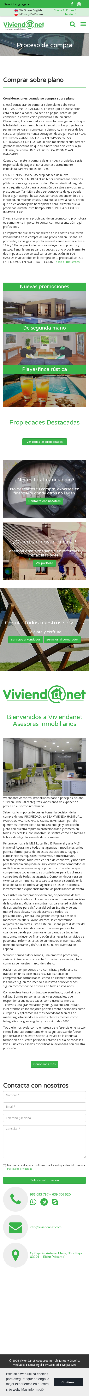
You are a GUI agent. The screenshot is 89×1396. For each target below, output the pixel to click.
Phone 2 (71, 10)
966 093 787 (39, 1194)
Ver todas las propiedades (44, 442)
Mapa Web (69, 1365)
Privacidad (52, 1365)
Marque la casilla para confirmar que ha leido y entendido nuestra (46, 1167)
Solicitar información (44, 1180)
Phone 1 (59, 10)
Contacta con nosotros (44, 501)
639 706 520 (61, 1194)
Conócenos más (44, 1064)
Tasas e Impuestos (67, 262)
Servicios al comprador (62, 639)
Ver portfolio (44, 563)
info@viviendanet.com (45, 1227)
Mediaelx (19, 1365)
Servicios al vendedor (25, 639)
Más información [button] (33, 1389)
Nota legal (35, 1365)
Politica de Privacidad (19, 1169)
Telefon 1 (71, 14)
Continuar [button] (68, 1382)
